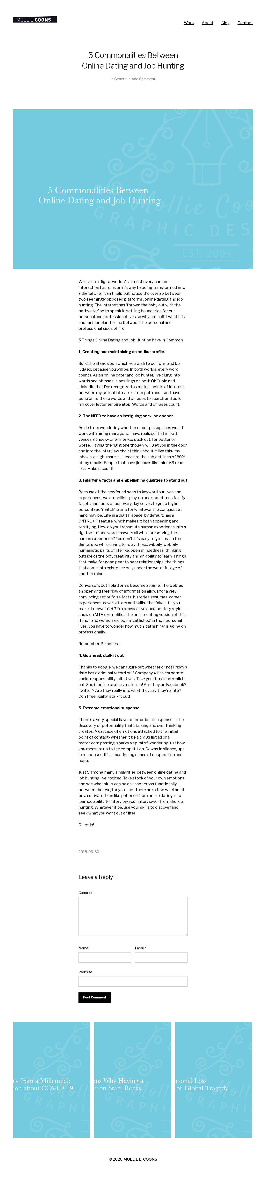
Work (189, 22)
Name (84, 948)
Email (140, 948)
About (207, 22)
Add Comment (143, 79)
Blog (225, 22)
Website (85, 972)
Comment (86, 893)
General (120, 79)
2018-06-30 (88, 852)
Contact (245, 22)
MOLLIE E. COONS (140, 1159)
